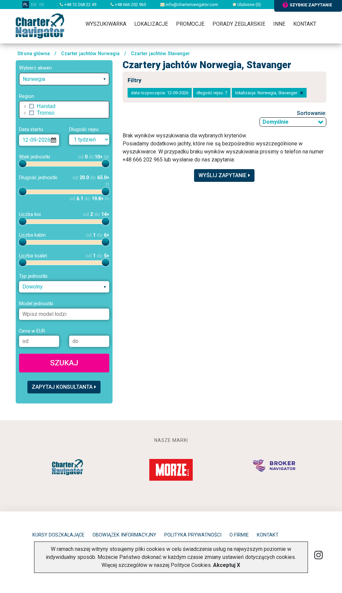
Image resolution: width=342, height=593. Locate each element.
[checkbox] (31, 106)
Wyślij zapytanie (222, 175)
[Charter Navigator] (40, 25)
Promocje (190, 24)
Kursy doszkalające (58, 535)
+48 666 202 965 (130, 4)
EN (33, 4)
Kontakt (304, 24)
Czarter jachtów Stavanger (160, 53)
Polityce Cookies (191, 565)
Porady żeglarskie (238, 24)
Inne (279, 24)
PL (25, 4)
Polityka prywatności (192, 535)
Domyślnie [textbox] (276, 122)
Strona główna (33, 53)
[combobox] (64, 79)
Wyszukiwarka (106, 24)
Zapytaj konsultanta (62, 387)
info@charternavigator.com (191, 4)
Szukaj (64, 362)
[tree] (64, 109)
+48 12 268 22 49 (79, 4)
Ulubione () (248, 4)
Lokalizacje (151, 24)
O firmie (239, 535)
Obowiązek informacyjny (124, 535)
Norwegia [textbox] (34, 79)
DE (41, 4)
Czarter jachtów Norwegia (90, 53)
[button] (25, 106)
